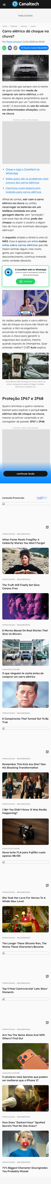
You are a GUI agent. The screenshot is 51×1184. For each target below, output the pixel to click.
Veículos (24, 26)
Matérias (13, 26)
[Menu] (4, 4)
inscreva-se (25, 51)
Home (4, 26)
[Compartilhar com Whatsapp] (4, 48)
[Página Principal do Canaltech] (25, 5)
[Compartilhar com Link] (15, 48)
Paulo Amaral (14, 41)
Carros (33, 26)
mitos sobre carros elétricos (20, 245)
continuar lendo (25, 473)
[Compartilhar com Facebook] (10, 48)
